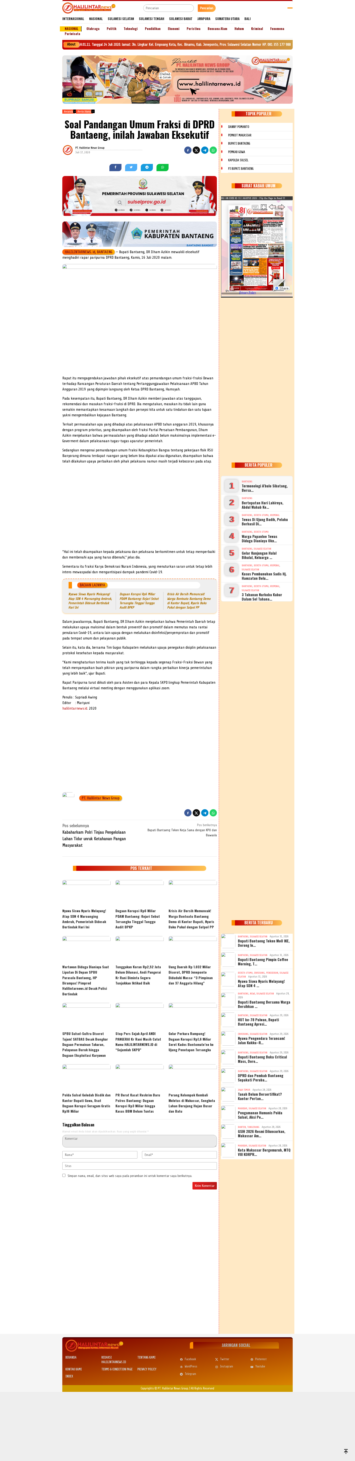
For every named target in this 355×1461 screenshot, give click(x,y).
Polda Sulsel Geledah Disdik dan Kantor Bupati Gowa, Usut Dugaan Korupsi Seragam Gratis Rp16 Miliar (86, 1103)
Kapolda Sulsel (238, 160)
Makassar (242, 1108)
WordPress (191, 1366)
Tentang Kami (146, 1357)
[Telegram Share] (204, 150)
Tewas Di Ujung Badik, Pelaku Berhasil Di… (265, 521)
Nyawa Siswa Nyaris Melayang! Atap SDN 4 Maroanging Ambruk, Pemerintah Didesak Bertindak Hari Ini (84, 918)
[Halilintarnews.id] (88, 8)
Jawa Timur (244, 1089)
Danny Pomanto (238, 127)
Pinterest (261, 1359)
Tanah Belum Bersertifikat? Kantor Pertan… (260, 1096)
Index (69, 1376)
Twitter (224, 1359)
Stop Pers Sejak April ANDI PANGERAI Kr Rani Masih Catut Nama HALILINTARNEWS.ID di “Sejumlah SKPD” (138, 1041)
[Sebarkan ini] (188, 150)
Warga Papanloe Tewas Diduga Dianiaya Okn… (259, 538)
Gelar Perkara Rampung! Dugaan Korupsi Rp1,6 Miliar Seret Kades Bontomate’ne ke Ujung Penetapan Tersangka (191, 1041)
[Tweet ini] (196, 150)
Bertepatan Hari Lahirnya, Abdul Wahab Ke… (262, 504)
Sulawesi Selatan (262, 548)
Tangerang (253, 1127)
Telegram (190, 1374)
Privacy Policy (146, 1369)
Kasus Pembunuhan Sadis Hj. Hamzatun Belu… (264, 576)
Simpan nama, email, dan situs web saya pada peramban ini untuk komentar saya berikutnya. (130, 1176)
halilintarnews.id (74, 708)
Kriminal (274, 515)
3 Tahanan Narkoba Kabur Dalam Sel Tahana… (262, 596)
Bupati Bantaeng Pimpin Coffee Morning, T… (263, 961)
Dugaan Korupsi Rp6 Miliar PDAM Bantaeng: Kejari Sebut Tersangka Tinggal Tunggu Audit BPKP (137, 918)
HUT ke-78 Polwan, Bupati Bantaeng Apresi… (258, 1021)
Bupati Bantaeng (239, 143)
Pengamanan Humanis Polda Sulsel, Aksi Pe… (260, 1114)
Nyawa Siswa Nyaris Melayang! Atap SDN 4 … (261, 983)
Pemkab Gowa (236, 152)
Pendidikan (272, 972)
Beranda (71, 1357)
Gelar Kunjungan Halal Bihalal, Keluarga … (259, 555)
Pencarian (206, 8)
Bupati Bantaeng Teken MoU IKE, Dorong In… (264, 943)
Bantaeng (247, 481)
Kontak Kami (73, 1369)
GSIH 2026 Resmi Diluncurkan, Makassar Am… (261, 1133)
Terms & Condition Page (117, 1369)
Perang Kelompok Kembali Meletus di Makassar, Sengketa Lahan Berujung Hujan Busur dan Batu (192, 1103)
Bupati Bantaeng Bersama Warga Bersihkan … (264, 1004)
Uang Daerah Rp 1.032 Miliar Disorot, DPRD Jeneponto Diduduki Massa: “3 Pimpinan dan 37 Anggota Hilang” (191, 974)
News (252, 993)
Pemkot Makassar (239, 135)
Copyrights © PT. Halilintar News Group (164, 1388)
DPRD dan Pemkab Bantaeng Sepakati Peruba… (260, 1077)
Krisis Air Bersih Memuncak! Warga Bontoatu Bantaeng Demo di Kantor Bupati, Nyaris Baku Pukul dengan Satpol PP (191, 918)
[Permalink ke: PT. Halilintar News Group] (73, 150)
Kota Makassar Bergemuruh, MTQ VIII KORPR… (264, 1152)
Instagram (226, 1366)
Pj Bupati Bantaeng (241, 168)
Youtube (260, 1366)
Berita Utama (261, 515)
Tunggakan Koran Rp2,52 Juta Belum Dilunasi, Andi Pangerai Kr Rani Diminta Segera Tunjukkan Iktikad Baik (138, 974)
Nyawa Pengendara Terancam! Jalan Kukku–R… (261, 1040)
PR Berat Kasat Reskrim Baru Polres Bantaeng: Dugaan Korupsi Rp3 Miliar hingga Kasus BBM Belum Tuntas (137, 1103)
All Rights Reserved (202, 1388)
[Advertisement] (139, 513)
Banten (242, 1127)
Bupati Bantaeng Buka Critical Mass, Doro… (262, 1059)
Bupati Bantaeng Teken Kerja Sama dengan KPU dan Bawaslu (182, 830)
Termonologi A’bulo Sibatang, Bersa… (265, 488)
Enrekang (259, 972)
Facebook (190, 1359)
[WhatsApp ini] (213, 150)
